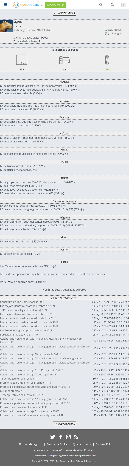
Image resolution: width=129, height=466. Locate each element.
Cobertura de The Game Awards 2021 (22, 302)
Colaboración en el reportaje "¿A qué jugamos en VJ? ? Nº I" (34, 399)
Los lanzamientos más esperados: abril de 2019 (28, 318)
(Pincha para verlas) (48, 86)
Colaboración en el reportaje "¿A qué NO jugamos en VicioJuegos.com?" (42, 358)
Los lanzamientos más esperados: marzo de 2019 (29, 322)
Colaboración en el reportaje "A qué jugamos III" (28, 374)
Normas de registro (30, 444)
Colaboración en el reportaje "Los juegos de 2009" (29, 411)
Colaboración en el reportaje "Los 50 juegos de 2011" (31, 370)
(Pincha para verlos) (47, 105)
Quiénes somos (82, 444)
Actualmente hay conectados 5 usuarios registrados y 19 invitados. (65, 450)
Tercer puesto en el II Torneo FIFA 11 (21, 378)
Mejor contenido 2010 (13, 391)
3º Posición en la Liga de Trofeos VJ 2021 (23, 310)
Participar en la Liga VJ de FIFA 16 (19, 334)
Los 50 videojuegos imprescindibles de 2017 (26, 330)
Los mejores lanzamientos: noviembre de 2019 (27, 314)
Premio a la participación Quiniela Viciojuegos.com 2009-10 (35, 403)
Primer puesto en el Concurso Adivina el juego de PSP (32, 415)
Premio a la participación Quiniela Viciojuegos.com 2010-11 (35, 386)
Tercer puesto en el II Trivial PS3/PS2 (21, 395)
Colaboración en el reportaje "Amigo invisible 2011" (30, 354)
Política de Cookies (58, 444)
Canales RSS (103, 444)
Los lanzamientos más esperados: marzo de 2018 (29, 326)
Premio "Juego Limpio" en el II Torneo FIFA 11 (26, 382)
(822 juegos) (115, 29)
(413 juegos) (115, 33)
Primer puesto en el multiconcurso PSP (23, 407)
